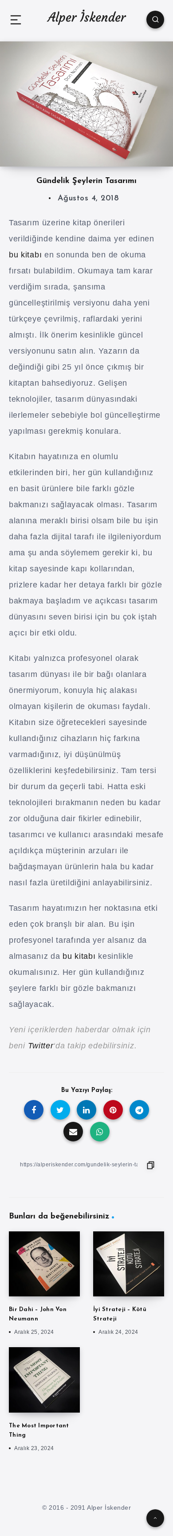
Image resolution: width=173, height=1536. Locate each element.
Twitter (41, 1045)
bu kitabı (25, 254)
